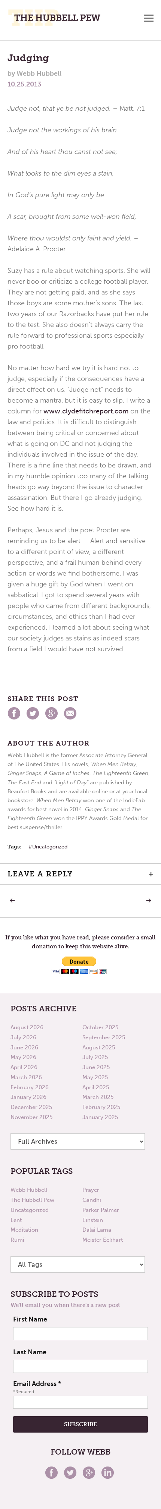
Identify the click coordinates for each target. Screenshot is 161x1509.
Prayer (90, 1190)
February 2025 (101, 1107)
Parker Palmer (100, 1210)
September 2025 (103, 1037)
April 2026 (23, 1067)
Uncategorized (49, 847)
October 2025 (100, 1027)
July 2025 (95, 1057)
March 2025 (97, 1097)
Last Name (29, 1352)
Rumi (17, 1240)
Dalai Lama (96, 1229)
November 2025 (31, 1117)
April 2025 (95, 1087)
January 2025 (100, 1117)
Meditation (24, 1229)
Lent (16, 1220)
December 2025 (31, 1107)
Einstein (92, 1220)
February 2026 (29, 1087)
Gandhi (91, 1200)
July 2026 (23, 1037)
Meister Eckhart (102, 1240)
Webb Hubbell (28, 1190)
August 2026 (26, 1027)
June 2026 (24, 1047)
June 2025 (96, 1067)
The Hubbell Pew (32, 1200)
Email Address (37, 1384)
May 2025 (95, 1077)
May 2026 (23, 1057)
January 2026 (28, 1097)
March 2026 (26, 1077)
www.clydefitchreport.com (85, 411)
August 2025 (98, 1047)
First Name (30, 1319)
